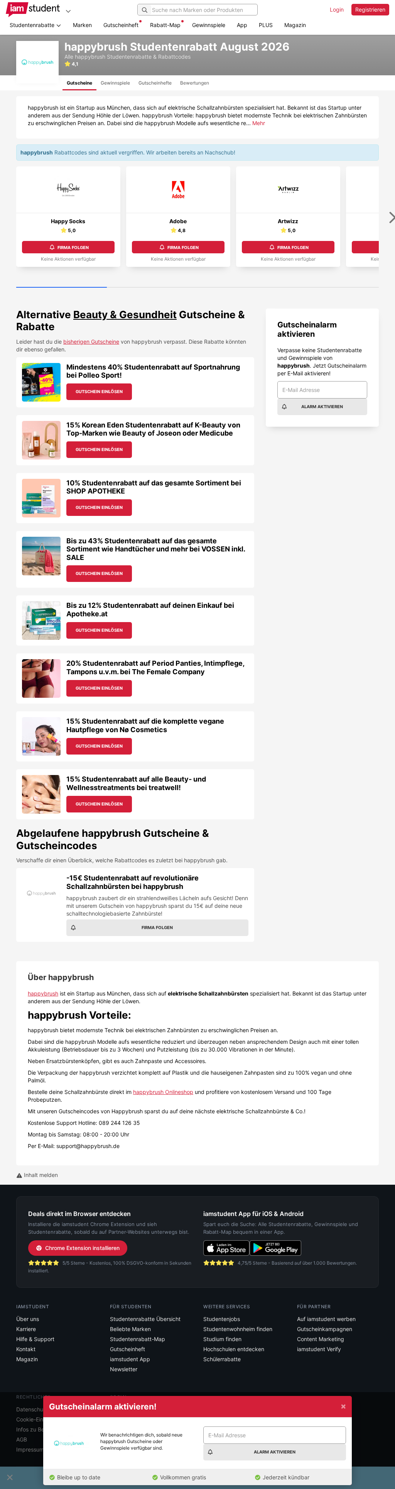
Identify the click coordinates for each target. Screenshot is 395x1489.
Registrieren (370, 9)
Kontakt (25, 1349)
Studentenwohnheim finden (237, 1329)
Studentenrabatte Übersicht (145, 1319)
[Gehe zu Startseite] (33, 9)
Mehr (258, 123)
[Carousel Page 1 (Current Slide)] (61, 287)
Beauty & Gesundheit (125, 315)
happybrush (43, 993)
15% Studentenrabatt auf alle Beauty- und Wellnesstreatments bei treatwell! (136, 783)
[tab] (79, 82)
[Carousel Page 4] (333, 287)
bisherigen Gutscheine (91, 341)
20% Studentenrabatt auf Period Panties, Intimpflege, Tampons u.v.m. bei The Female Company (155, 667)
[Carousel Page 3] (243, 287)
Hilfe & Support (35, 1339)
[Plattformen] (68, 11)
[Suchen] (144, 10)
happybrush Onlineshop (163, 1092)
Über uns (27, 1319)
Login (337, 9)
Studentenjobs (221, 1319)
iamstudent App (130, 1359)
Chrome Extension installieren (82, 1248)
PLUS (266, 25)
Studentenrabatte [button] (33, 25)
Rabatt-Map (165, 25)
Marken (82, 25)
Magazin (295, 25)
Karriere (26, 1329)
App (242, 25)
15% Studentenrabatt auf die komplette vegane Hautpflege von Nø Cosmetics (145, 725)
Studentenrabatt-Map (137, 1339)
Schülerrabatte (222, 1359)
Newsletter (123, 1369)
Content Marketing (320, 1339)
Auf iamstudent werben (326, 1319)
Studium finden (222, 1339)
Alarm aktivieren (322, 406)
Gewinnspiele (208, 25)
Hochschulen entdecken (233, 1349)
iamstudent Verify (319, 1349)
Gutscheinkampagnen (324, 1329)
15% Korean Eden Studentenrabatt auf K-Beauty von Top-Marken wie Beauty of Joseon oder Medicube (153, 429)
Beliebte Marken (130, 1329)
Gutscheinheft (120, 25)
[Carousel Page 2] (152, 287)
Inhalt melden (40, 1175)
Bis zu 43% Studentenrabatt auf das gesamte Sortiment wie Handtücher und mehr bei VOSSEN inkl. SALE (155, 549)
